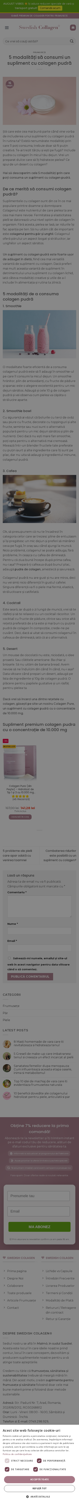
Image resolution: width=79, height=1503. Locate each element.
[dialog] (39, 1464)
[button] (39, 1496)
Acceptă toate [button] (39, 1479)
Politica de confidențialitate (17, 1454)
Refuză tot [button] (40, 1488)
